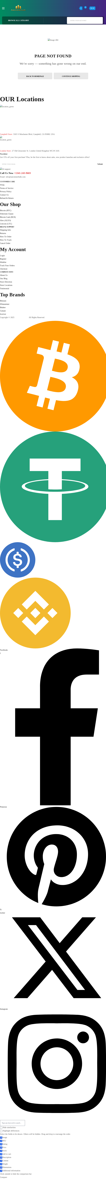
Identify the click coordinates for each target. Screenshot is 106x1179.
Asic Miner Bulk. (21, 317)
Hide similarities (9, 1127)
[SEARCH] (99, 20)
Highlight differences (10, 1131)
